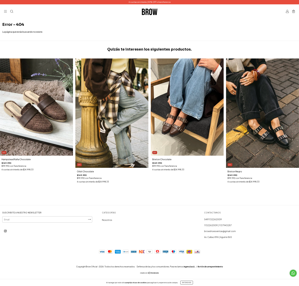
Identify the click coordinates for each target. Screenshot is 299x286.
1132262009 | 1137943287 (218, 225)
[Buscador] (11, 11)
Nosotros (107, 220)
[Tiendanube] (149, 273)
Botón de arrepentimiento (210, 266)
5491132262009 (213, 219)
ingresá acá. (189, 266)
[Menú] (5, 11)
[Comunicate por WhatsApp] (293, 273)
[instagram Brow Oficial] (5, 230)
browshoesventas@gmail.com (220, 231)
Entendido (186, 282)
